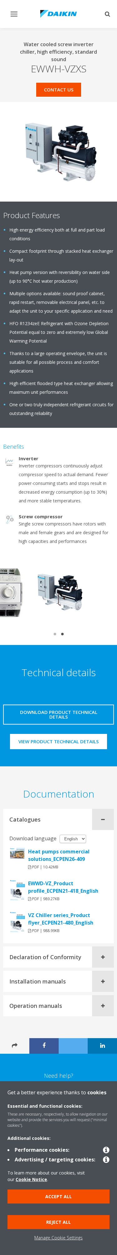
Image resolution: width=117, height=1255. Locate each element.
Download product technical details (58, 714)
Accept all (58, 1196)
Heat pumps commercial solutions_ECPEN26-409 (59, 855)
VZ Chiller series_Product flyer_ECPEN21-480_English (60, 919)
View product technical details (58, 741)
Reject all (58, 1222)
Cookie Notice (31, 1179)
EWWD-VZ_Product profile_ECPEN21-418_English (63, 887)
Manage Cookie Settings (58, 1238)
